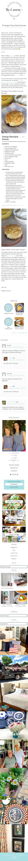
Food (12, 27)
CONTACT (14, 471)
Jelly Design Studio (20, 855)
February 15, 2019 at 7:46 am (17, 388)
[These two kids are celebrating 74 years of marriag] (14, 754)
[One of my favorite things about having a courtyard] (14, 782)
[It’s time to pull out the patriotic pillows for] (14, 641)
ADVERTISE (14, 468)
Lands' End (14, 553)
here (23, 75)
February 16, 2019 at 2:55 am (15, 404)
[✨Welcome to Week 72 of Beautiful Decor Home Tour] (14, 725)
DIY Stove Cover (21, 586)
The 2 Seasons (14, 9)
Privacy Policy (17, 858)
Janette (10, 358)
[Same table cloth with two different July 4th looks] (14, 810)
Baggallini (14, 547)
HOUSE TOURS (14, 465)
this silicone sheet (11, 255)
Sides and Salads (18, 27)
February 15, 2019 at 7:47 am (17, 360)
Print (25, 136)
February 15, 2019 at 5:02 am (15, 375)
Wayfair (14, 558)
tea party (12, 55)
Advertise (9, 858)
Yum (20, 137)
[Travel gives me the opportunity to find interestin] (14, 838)
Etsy (14, 550)
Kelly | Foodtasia (11, 402)
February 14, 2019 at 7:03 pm (15, 347)
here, (15, 75)
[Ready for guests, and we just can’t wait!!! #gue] (14, 697)
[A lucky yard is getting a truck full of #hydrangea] (14, 669)
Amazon (14, 544)
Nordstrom (14, 556)
